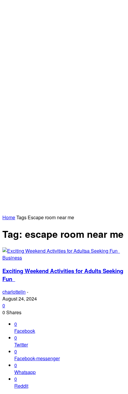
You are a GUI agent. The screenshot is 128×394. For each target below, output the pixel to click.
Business (12, 257)
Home (8, 217)
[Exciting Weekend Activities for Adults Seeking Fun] (61, 250)
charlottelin (14, 291)
